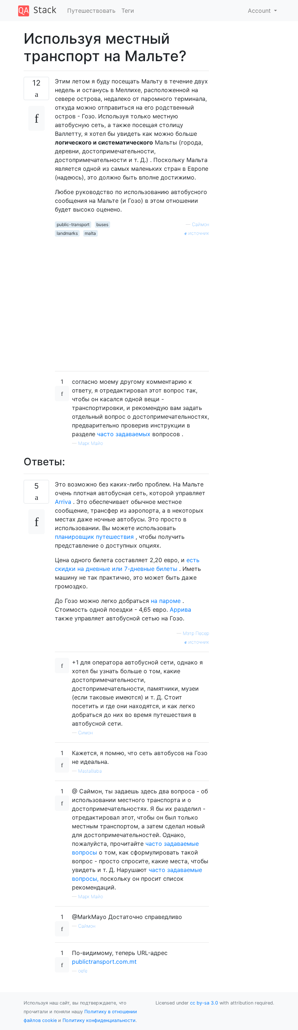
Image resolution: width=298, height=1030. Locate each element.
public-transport (73, 224)
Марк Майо (90, 443)
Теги (127, 10)
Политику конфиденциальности (99, 1020)
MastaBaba (90, 771)
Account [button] (260, 10)
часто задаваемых (123, 434)
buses (102, 224)
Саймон (200, 224)
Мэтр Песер (196, 633)
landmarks (67, 233)
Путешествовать (91, 10)
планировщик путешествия (94, 536)
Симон (85, 732)
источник (198, 233)
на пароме (166, 600)
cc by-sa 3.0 (204, 1003)
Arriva (63, 501)
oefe (82, 971)
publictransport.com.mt (104, 961)
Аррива (180, 609)
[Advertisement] (132, 301)
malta (90, 233)
